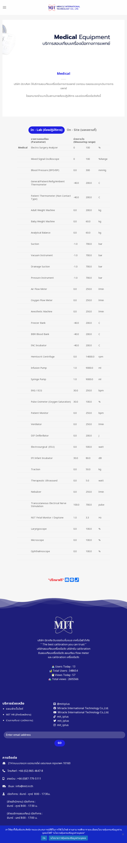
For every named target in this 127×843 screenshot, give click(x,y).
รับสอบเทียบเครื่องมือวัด (51, 653)
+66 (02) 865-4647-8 (31, 771)
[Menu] (4, 7)
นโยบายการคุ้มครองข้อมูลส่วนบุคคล (68, 838)
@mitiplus (63, 704)
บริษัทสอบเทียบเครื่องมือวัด (51, 649)
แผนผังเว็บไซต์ (14, 709)
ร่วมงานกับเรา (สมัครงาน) (19, 720)
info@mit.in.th (24, 786)
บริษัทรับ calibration (78, 649)
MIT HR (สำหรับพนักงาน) (18, 714)
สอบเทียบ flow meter (76, 653)
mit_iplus (63, 717)
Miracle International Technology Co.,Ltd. (82, 708)
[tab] (46, 130)
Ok (44, 838)
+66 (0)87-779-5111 (29, 779)
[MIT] (63, 7)
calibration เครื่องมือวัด (65, 657)
